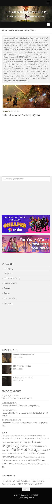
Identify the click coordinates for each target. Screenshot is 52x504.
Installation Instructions (18, 453)
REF (42, 460)
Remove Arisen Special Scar (23, 355)
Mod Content (24, 460)
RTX (44, 460)
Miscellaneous (10, 283)
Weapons (8, 303)
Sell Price (15, 464)
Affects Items (15, 436)
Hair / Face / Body (12, 278)
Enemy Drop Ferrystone (33, 446)
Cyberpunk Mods (9, 484)
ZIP (3, 467)
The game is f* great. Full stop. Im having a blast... (20, 406)
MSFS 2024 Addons (21, 481)
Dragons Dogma (13, 446)
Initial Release (5, 453)
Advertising (22, 498)
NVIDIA (33, 460)
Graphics (6, 111)
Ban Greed (43, 436)
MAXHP (17, 460)
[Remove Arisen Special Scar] (6, 358)
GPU (45, 450)
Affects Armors (6, 436)
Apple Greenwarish (24, 436)
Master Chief (11, 460)
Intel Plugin (17, 457)
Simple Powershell (24, 464)
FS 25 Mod (6, 481)
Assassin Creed (35, 436)
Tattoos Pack (32, 464)
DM (20, 442)
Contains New (32, 439)
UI (38, 463)
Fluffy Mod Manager (26, 449)
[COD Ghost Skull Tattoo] (6, 369)
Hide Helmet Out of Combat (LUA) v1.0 (21, 115)
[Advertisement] (26, 149)
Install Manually (33, 453)
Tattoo (7, 293)
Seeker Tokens (7, 464)
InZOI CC (38, 484)
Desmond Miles (9, 443)
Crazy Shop (40, 439)
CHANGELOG (6, 439)
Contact (31, 498)
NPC (29, 460)
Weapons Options (44, 464)
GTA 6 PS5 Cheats (25, 484)
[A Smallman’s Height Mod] (6, 381)
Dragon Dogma (31, 442)
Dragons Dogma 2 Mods (23, 495)
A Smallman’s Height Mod (23, 377)
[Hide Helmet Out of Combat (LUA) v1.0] (26, 96)
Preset (7, 288)
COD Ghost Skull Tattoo (22, 366)
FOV (42, 450)
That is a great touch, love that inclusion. (17, 398)
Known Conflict (35, 457)
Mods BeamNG (37, 481)
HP (48, 450)
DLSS (16, 442)
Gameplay (8, 268)
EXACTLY (8, 450)
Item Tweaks (25, 457)
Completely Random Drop (19, 439)
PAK (38, 460)
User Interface (10, 298)
